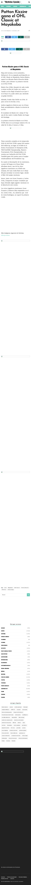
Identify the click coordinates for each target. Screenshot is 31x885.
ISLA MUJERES (4, 662)
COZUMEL (3, 642)
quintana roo (22, 733)
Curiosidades (4, 645)
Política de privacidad (11, 877)
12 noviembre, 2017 (15, 30)
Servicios (3, 877)
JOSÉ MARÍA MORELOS (5, 665)
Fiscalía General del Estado (7, 714)
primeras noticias (13, 730)
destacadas (24, 709)
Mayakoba (10, 587)
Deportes (9, 30)
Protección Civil (5, 733)
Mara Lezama (21, 717)
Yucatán (3, 697)
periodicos (24, 725)
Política (3, 680)
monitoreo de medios (18, 720)
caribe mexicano (18, 707)
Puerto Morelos (14, 733)
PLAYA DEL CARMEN (5, 677)
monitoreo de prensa (6, 722)
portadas (18, 727)
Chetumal (25, 707)
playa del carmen (5, 727)
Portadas (3, 683)
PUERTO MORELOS (5, 685)
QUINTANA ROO (23, 6)
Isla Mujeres (25, 714)
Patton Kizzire (25, 587)
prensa (23, 727)
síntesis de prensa (13, 738)
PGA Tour (4, 589)
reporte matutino (6, 735)
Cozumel (18, 709)
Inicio (2, 6)
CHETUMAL (3, 633)
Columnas (3, 639)
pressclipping (5, 730)
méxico (19, 722)
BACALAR (3, 628)
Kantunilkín (14, 717)
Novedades (9, 725)
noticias (3, 725)
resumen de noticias (16, 735)
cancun (11, 707)
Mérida (14, 722)
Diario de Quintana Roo (7, 712)
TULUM (2, 691)
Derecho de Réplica (23, 877)
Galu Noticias (4, 654)
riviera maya (11, 589)
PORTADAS (8, 6)
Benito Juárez (5, 707)
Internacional (4, 659)
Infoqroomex (5, 235)
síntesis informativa (23, 738)
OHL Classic (17, 587)
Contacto (12, 878)
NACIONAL (3, 674)
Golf (5, 587)
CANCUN (2, 631)
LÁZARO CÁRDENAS (5, 668)
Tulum (3, 740)
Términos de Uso (4, 878)
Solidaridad (4, 738)
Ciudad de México (5, 636)
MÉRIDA (2, 671)
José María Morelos (6, 717)
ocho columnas (17, 725)
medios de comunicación (7, 720)
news (24, 722)
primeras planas (22, 730)
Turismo (15, 6)
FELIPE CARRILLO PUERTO (6, 651)
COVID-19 (13, 709)
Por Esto (13, 727)
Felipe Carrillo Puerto (18, 712)
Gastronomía (4, 657)
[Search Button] (28, 594)
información (17, 714)
